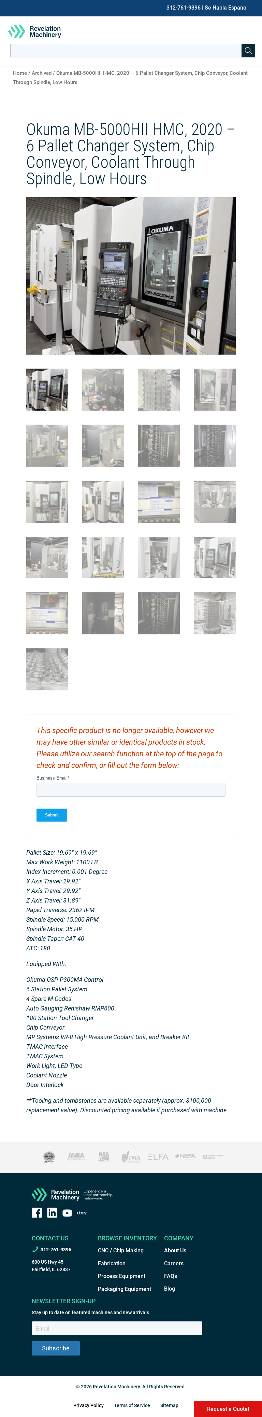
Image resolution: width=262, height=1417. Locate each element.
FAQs (170, 1276)
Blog (169, 1288)
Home (20, 73)
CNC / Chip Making (121, 1250)
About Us (175, 1250)
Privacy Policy (88, 1405)
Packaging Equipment (124, 1289)
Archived (42, 73)
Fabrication (112, 1263)
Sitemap (169, 1405)
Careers (174, 1263)
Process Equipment (121, 1276)
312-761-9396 (183, 7)
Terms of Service (132, 1405)
